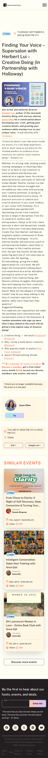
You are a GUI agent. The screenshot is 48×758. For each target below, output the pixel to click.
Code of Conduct (32, 364)
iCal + (13, 445)
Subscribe (37, 703)
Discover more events (24, 662)
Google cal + (35, 445)
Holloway (7, 136)
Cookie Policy (40, 752)
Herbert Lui (8, 113)
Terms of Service (18, 752)
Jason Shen (8, 119)
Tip (14, 415)
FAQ (11, 752)
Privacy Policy (30, 752)
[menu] (44, 5)
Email (5, 700)
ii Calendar (14, 364)
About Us (4, 752)
